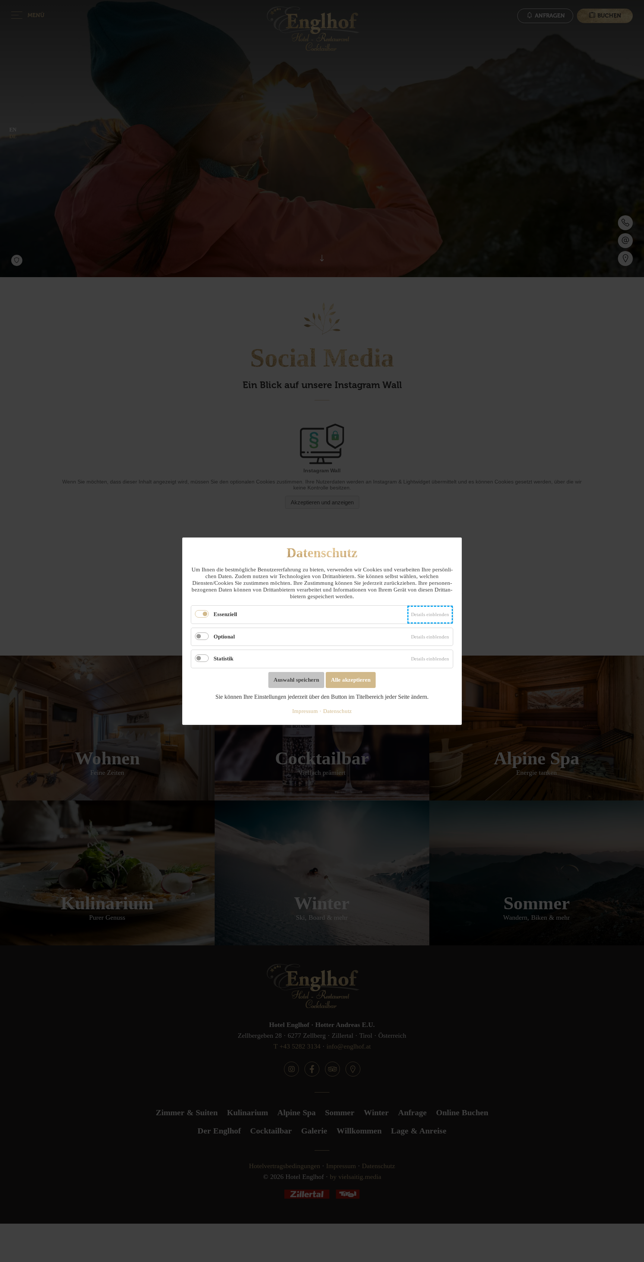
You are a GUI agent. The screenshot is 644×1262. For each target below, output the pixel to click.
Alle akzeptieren (350, 679)
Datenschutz (337, 711)
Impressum (305, 711)
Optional (224, 636)
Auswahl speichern (296, 679)
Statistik (223, 659)
